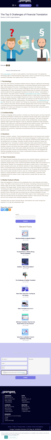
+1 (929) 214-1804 (26, 411)
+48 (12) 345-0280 (9, 420)
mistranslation (7, 74)
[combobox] (3, 367)
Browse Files (21, 372)
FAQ (14, 426)
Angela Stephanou (15, 17)
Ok (6, 437)
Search (17, 214)
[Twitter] (4, 210)
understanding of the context (33, 93)
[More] (10, 210)
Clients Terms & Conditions (35, 426)
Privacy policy (13, 437)
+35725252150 (8, 402)
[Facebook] (2, 210)
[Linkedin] (7, 210)
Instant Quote (25, 5)
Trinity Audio (13, 70)
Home (9, 426)
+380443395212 (26, 402)
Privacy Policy (21, 426)
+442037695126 (9, 411)
